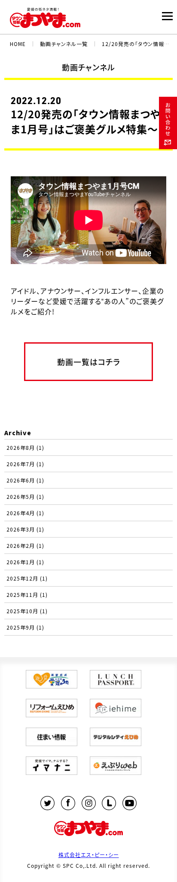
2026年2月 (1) (25, 545)
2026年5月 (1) (25, 496)
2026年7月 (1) (25, 463)
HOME (18, 43)
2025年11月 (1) (27, 594)
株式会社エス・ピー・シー (88, 854)
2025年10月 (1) (27, 611)
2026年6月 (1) (25, 480)
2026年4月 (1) (25, 512)
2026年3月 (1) (25, 529)
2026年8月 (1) (25, 447)
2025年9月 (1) (25, 627)
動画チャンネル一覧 (64, 43)
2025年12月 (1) (27, 578)
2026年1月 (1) (25, 561)
